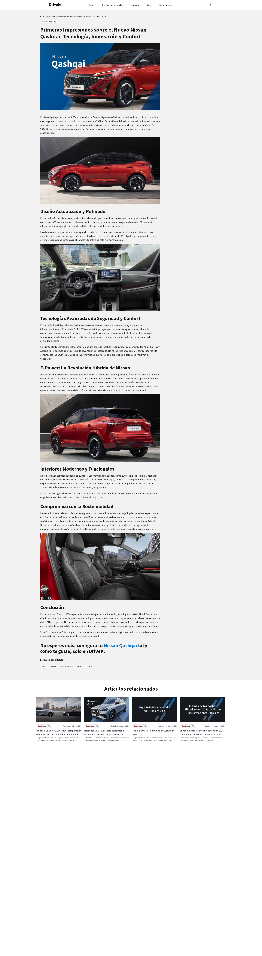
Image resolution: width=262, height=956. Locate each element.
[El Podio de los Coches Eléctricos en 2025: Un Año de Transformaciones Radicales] (202, 719)
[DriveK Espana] (55, 5)
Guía (42, 16)
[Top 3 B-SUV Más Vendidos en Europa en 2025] (154, 719)
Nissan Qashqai (121, 645)
